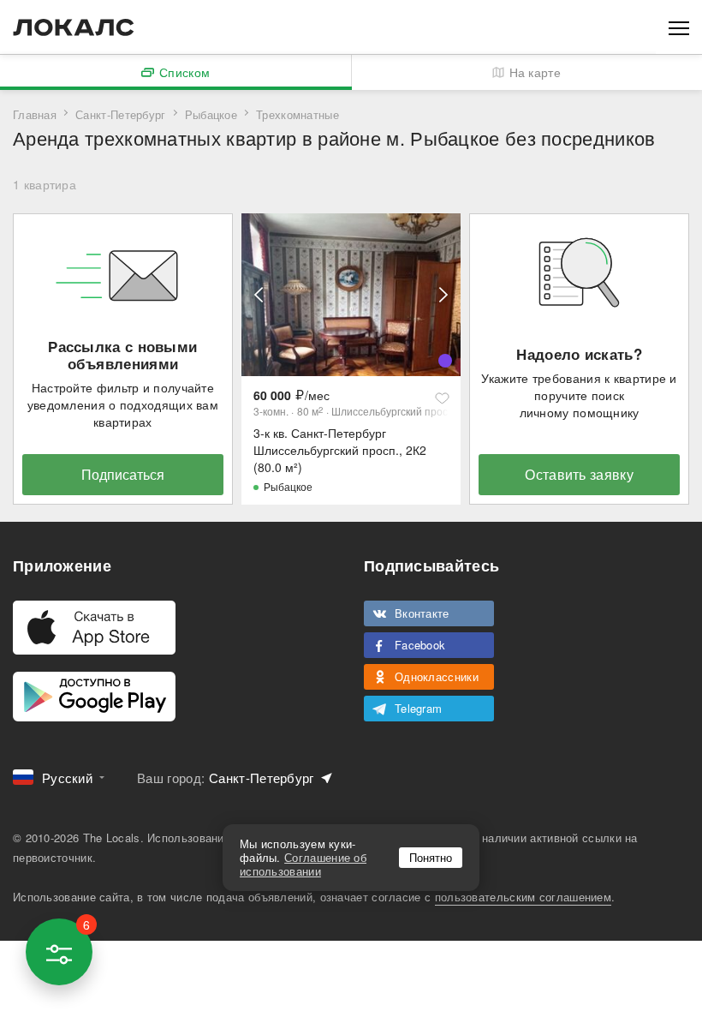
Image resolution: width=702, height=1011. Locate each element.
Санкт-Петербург (120, 114)
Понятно (430, 857)
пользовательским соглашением (523, 896)
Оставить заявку (579, 474)
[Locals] (73, 27)
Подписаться (122, 474)
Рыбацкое (211, 114)
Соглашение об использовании (303, 864)
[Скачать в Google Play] (94, 696)
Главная (35, 114)
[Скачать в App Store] (94, 628)
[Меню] (679, 27)
